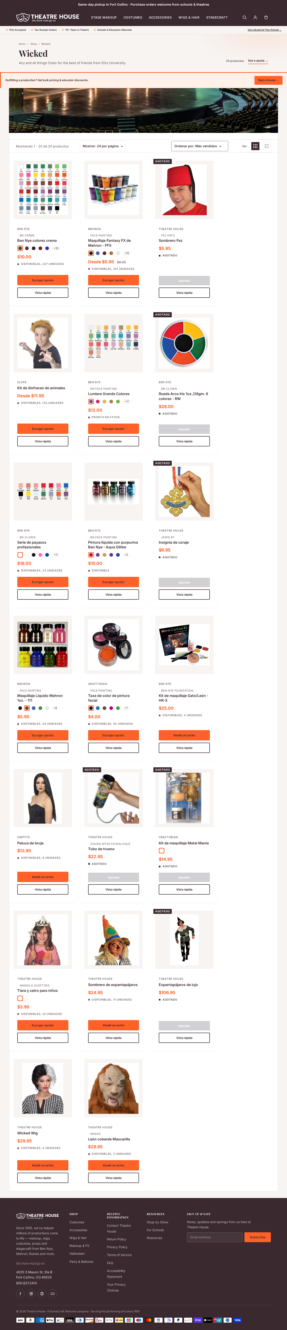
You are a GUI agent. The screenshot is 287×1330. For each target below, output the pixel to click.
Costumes (133, 17)
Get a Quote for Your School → (265, 29)
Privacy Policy (117, 1247)
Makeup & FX (79, 1246)
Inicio (22, 43)
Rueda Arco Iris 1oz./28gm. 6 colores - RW (183, 396)
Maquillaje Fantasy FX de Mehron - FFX (109, 243)
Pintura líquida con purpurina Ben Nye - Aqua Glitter (113, 544)
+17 (126, 401)
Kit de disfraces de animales (41, 388)
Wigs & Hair (188, 17)
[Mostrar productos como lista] (267, 146)
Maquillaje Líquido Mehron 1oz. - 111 (40, 698)
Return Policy (116, 1239)
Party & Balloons (81, 1261)
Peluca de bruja (30, 843)
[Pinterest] (42, 1293)
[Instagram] (31, 1293)
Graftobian (97, 684)
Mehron (94, 229)
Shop (33, 43)
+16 (126, 253)
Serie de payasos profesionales (31, 544)
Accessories (160, 17)
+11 (56, 554)
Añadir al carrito (184, 735)
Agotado (184, 280)
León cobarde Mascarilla (109, 1139)
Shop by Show (157, 1222)
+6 (55, 708)
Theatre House (171, 229)
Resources (154, 1238)
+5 (126, 554)
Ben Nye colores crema (37, 240)
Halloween (77, 1253)
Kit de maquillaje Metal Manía (184, 843)
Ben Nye (23, 229)
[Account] (255, 17)
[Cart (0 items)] (266, 17)
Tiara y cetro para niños (37, 990)
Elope (22, 382)
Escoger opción (43, 280)
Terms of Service (119, 1255)
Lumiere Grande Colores (109, 393)
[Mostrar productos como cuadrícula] (255, 146)
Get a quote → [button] (258, 60)
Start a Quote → (268, 80)
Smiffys (23, 837)
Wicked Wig (27, 1133)
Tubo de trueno (101, 849)
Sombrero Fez (171, 240)
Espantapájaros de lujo (178, 984)
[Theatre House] (47, 17)
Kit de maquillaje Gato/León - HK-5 (183, 698)
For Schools (155, 1230)
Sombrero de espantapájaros (113, 984)
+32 (56, 248)
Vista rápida (43, 292)
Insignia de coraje (174, 542)
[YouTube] (52, 1293)
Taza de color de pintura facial (109, 698)
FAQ (110, 1263)
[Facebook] (20, 1293)
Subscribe (257, 1237)
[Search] (244, 17)
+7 (126, 708)
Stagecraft (217, 17)
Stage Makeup (104, 17)
